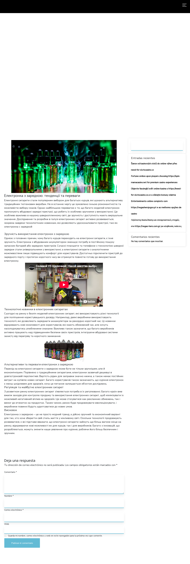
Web (6, 524)
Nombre (9, 495)
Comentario (10, 472)
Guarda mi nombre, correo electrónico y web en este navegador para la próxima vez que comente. (55, 535)
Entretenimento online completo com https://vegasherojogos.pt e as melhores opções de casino (156, 207)
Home (62, 75)
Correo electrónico (14, 510)
